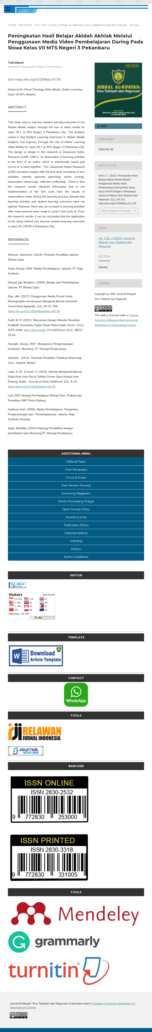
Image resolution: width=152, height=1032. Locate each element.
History (76, 549)
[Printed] (49, 882)
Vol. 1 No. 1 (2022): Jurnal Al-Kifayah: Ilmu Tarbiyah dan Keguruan (80, 25)
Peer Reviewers (76, 469)
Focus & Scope (76, 477)
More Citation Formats (115, 210)
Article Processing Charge (76, 501)
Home (12, 25)
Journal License (76, 517)
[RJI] (35, 740)
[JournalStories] (26, 755)
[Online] (50, 825)
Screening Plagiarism (76, 493)
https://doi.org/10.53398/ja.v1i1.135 (38, 79)
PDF (103, 126)
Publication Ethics (76, 525)
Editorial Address (76, 533)
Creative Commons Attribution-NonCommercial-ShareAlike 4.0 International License (116, 320)
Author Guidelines (76, 557)
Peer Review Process (76, 485)
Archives (25, 25)
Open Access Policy (76, 509)
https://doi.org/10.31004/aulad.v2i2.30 (31, 386)
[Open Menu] (8, 9)
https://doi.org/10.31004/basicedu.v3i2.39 (34, 311)
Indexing (76, 541)
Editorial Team (76, 461)
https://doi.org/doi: (35, 330)
